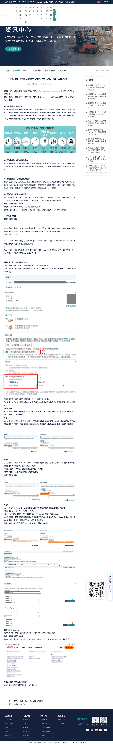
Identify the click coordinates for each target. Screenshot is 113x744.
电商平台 (61, 719)
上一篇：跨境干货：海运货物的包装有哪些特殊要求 (24, 701)
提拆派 (37, 11)
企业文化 (26, 723)
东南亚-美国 (50, 70)
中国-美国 (37, 70)
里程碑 (25, 727)
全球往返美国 (45, 731)
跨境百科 (27, 70)
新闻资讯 (41, 13)
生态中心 (47, 13)
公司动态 (62, 70)
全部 (7, 70)
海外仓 (30, 11)
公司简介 (26, 719)
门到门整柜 (26, 15)
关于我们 (51, 13)
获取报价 (13, 49)
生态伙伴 (61, 723)
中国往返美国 (45, 727)
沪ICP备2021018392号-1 (77, 742)
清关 (34, 9)
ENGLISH (104, 2)
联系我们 (26, 735)
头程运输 (20, 13)
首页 (17, 9)
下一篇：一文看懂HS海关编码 (16, 704)
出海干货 (16, 70)
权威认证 (26, 731)
